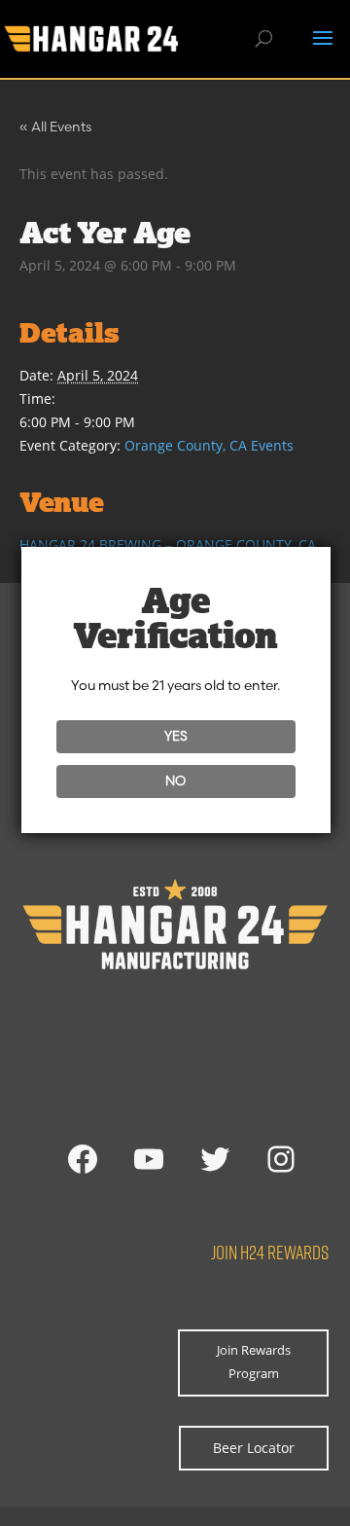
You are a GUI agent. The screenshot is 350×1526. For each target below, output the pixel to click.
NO (175, 780)
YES (176, 736)
